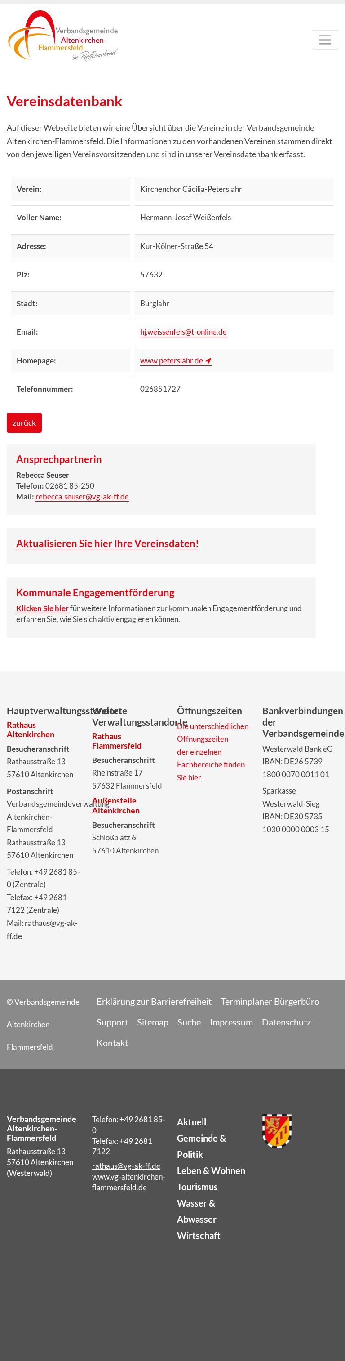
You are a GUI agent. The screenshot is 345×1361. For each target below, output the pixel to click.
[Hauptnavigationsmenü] (325, 40)
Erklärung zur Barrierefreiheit (154, 1001)
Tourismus (197, 1186)
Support (112, 1021)
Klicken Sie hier (42, 608)
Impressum (231, 1021)
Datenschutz (286, 1021)
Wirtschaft (199, 1235)
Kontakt (112, 1042)
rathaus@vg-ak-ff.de (126, 1165)
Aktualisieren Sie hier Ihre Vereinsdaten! (107, 543)
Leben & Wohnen (211, 1170)
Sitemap (152, 1021)
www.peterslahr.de (171, 360)
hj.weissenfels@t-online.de (183, 331)
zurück (24, 422)
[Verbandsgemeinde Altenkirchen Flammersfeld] (63, 42)
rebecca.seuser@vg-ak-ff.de (82, 496)
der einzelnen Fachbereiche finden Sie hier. (211, 764)
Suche (189, 1021)
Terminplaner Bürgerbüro (270, 1001)
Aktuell (191, 1121)
